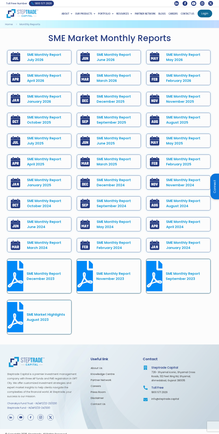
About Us (97, 368)
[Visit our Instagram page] (202, 3)
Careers (96, 386)
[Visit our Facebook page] (185, 3)
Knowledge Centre (103, 374)
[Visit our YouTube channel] (193, 3)
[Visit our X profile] (210, 3)
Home (9, 24)
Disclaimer (97, 398)
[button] (67, 14)
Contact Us (98, 404)
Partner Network (101, 380)
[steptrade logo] (22, 13)
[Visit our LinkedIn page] (176, 3)
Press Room (99, 392)
